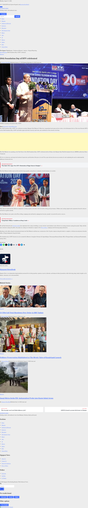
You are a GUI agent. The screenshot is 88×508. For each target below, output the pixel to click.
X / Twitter (9, 126)
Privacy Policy (5, 466)
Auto (3, 35)
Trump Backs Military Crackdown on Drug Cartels (15, 220)
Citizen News (5, 47)
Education (4, 28)
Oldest (16, 497)
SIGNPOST (4, 8)
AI (2, 37)
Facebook (22, 4)
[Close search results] (2, 489)
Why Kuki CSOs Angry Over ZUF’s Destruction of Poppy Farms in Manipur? (22, 165)
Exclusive (4, 26)
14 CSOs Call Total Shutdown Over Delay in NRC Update (21, 313)
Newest (10, 497)
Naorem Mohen (5, 316)
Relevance (3, 497)
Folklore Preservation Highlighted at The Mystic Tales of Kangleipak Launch (30, 357)
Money (3, 33)
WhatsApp (14, 126)
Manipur (3, 21)
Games (3, 42)
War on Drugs (44, 227)
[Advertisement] (44, 142)
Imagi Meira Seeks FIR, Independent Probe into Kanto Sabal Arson (26, 398)
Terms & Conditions (6, 463)
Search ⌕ (3, 14)
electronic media (16, 225)
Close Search (4, 505)
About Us (4, 459)
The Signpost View (6, 30)
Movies (3, 40)
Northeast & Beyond (6, 23)
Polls (3, 44)
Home (3, 18)
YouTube (26, 4)
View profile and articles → (6, 278)
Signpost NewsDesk (6, 62)
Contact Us (4, 461)
